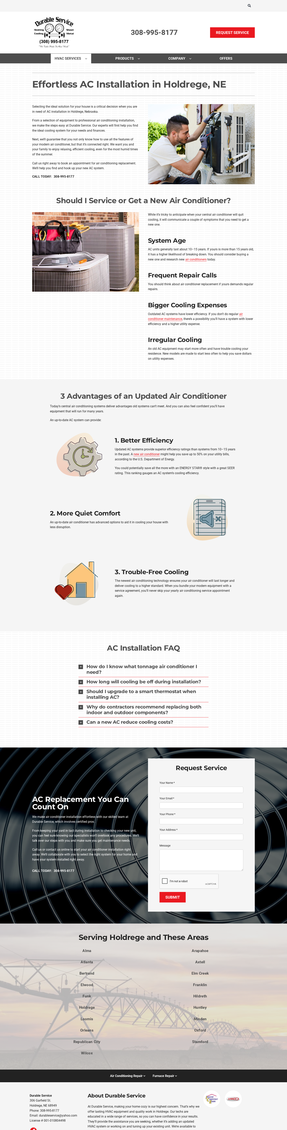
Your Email (167, 798)
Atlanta (87, 962)
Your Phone (167, 814)
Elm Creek (200, 973)
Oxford (200, 1030)
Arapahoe (200, 950)
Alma (86, 950)
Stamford (200, 1042)
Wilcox (87, 1053)
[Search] (249, 6)
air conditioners (196, 259)
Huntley (200, 1007)
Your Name (167, 782)
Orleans (87, 1030)
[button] (143, 669)
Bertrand (86, 973)
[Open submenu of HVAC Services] (88, 58)
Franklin (200, 985)
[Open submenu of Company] (192, 58)
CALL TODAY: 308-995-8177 (53, 176)
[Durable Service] (54, 17)
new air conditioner (147, 454)
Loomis (87, 1019)
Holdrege (87, 1007)
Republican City (86, 1042)
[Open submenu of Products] (141, 58)
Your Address (168, 829)
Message (165, 845)
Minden (200, 1019)
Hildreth (200, 996)
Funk (87, 996)
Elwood (87, 985)
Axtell (200, 962)
